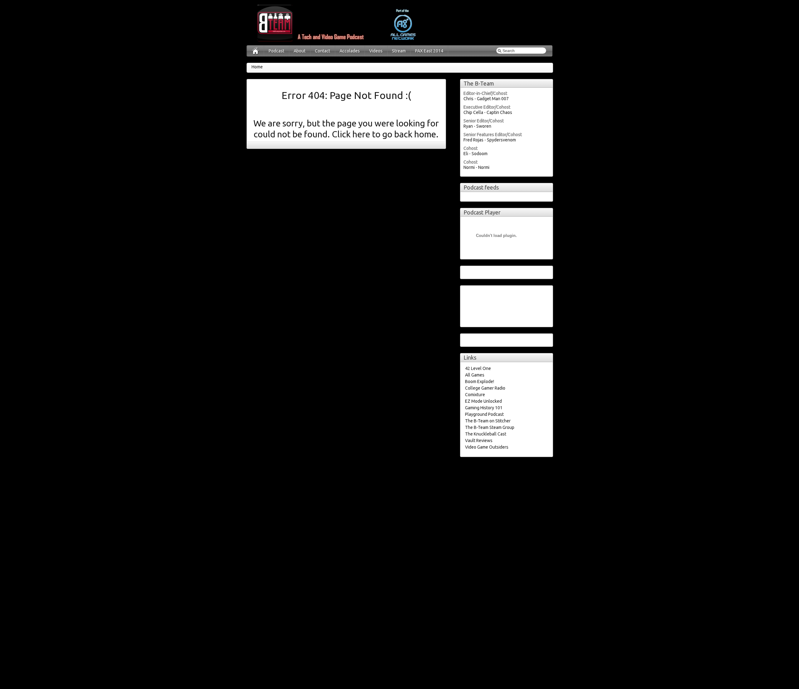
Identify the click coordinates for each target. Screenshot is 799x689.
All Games (474, 374)
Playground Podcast (484, 414)
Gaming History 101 (483, 407)
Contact (322, 50)
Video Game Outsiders (486, 447)
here (362, 134)
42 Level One (478, 368)
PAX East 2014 (429, 50)
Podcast (276, 50)
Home (257, 66)
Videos (376, 50)
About (300, 50)
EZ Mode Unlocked (483, 401)
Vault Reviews (479, 440)
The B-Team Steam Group (489, 427)
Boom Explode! (479, 381)
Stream (399, 50)
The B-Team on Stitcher (488, 420)
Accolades (350, 50)
